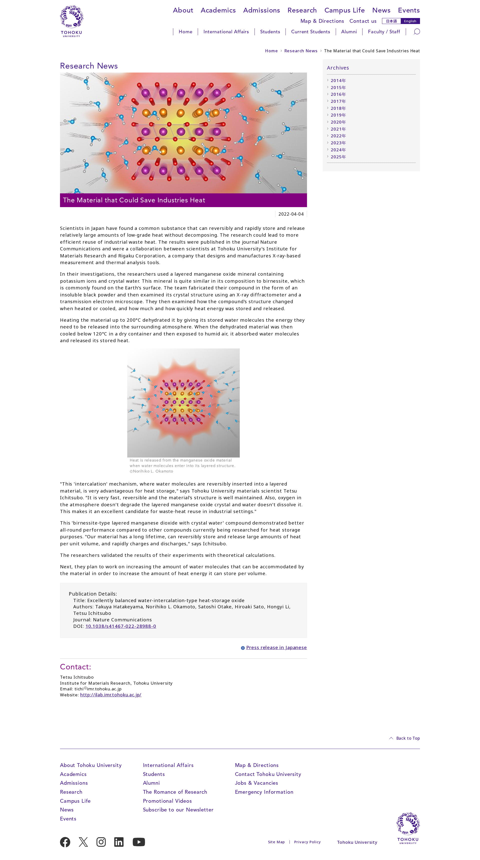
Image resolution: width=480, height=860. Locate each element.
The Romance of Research (175, 792)
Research (302, 10)
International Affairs (226, 32)
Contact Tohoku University (268, 774)
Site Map (276, 841)
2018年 (338, 108)
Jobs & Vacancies (256, 783)
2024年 (338, 150)
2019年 (338, 115)
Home (185, 32)
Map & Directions (322, 21)
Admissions (261, 10)
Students (270, 32)
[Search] (417, 31)
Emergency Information (264, 792)
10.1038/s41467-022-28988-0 (121, 626)
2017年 (338, 101)
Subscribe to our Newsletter (178, 809)
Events (409, 10)
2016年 (338, 94)
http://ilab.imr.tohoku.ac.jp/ (111, 695)
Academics (218, 10)
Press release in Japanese (276, 647)
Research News (301, 51)
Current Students (310, 32)
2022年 (338, 136)
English (410, 21)
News (381, 10)
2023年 (338, 143)
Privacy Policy (307, 841)
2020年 (338, 122)
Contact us (363, 21)
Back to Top (408, 738)
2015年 (338, 87)
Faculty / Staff (384, 32)
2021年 (338, 129)
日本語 (391, 21)
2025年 (338, 157)
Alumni (349, 32)
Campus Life (344, 10)
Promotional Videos (167, 801)
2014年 (338, 80)
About (183, 10)
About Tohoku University (91, 765)
